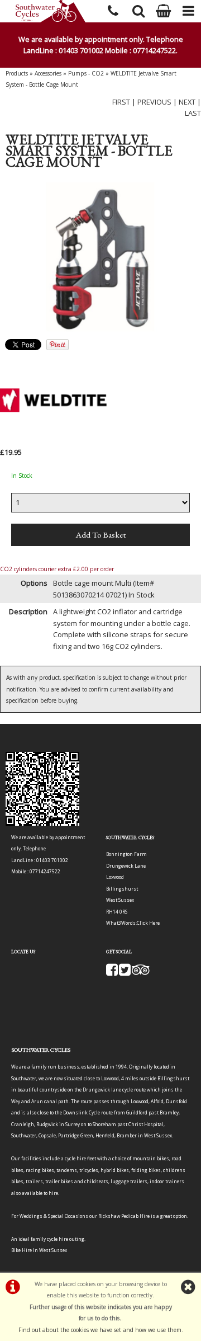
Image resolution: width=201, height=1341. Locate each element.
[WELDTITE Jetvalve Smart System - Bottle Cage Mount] (100, 257)
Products (17, 73)
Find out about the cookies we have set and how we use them (99, 1330)
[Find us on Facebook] (112, 973)
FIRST (121, 102)
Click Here (148, 923)
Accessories (48, 73)
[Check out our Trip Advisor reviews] (141, 973)
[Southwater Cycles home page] (50, 11)
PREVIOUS (154, 102)
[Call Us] (113, 9)
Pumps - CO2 (86, 73)
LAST (193, 113)
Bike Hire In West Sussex (39, 1250)
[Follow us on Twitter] (125, 973)
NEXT (187, 102)
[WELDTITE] (56, 440)
